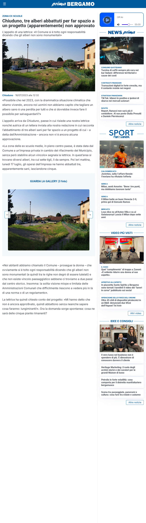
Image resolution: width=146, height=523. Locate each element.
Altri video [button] (135, 313)
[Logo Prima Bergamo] (73, 4)
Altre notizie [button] (134, 124)
